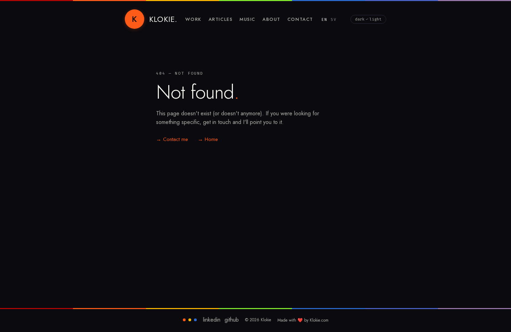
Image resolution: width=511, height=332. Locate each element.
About (271, 19)
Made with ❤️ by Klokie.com (302, 320)
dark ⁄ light (368, 19)
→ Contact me (172, 139)
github (232, 320)
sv (333, 19)
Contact (300, 19)
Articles (221, 19)
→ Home (208, 139)
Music (248, 19)
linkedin (211, 320)
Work (193, 19)
